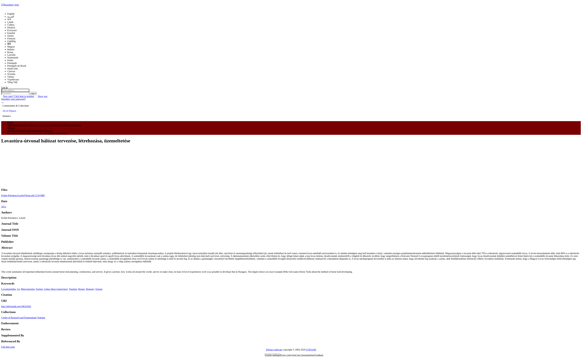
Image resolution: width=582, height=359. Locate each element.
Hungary (90, 289)
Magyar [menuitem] (11, 46)
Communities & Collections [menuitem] (15, 105)
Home (10, 122)
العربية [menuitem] (10, 16)
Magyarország (28, 289)
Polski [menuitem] (10, 60)
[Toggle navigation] (2, 102)
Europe (98, 289)
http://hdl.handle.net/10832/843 (16, 306)
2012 (3, 206)
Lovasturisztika (8, 289)
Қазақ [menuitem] (10, 52)
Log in (33, 93)
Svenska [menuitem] (11, 74)
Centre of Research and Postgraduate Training (30, 130)
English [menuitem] (11, 13)
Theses (11, 128)
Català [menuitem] (10, 22)
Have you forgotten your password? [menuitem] (24, 97)
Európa (39, 289)
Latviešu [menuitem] (11, 55)
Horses (81, 289)
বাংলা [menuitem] (9, 19)
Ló (18, 289)
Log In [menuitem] (4, 87)
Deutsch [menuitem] (11, 27)
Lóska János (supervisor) (56, 289)
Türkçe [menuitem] (10, 76)
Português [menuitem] (12, 63)
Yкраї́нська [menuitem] (13, 79)
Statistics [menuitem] (6, 116)
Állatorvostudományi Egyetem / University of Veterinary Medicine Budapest (44, 125)
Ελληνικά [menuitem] (12, 30)
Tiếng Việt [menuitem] (12, 82)
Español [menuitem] (11, 33)
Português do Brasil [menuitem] (16, 66)
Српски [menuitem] (11, 71)
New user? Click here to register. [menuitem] (18, 96)
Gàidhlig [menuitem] (11, 41)
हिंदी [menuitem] (9, 44)
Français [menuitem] (11, 38)
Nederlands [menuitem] (12, 57)
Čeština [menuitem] (10, 25)
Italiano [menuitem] (10, 49)
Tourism (73, 289)
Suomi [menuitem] (10, 35)
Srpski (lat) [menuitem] (12, 68)
